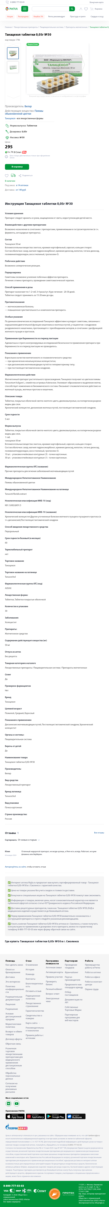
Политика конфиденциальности (15, 989)
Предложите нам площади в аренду (74, 986)
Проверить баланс (51, 983)
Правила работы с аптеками (34, 1036)
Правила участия (54, 977)
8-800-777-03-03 (13, 1186)
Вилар (28, 106)
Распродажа (23, 17)
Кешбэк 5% (38, 17)
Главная (8, 27)
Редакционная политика (33, 997)
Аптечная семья (54, 968)
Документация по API (73, 1001)
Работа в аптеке (93, 972)
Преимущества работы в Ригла (92, 966)
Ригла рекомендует (56, 17)
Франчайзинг (71, 972)
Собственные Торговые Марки (73, 1008)
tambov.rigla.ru (94, 1136)
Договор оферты (14, 1039)
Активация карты (54, 972)
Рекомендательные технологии (35, 1029)
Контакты (30, 979)
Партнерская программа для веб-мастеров (72, 1018)
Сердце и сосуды (98, 17)
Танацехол (10, 118)
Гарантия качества (35, 1011)
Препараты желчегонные (76, 27)
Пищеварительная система (51, 27)
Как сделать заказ (14, 965)
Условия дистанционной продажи (13, 1017)
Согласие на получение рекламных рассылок (11, 1087)
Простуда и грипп (78, 17)
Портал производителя (72, 978)
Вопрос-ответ (52, 994)
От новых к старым (21, 840)
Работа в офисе (92, 977)
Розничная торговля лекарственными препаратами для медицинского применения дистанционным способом (14, 1059)
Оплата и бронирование (13, 971)
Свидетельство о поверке (34, 1017)
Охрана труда (91, 989)
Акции (10, 17)
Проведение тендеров (71, 966)
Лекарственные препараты (26, 27)
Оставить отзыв (33, 991)
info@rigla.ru (99, 1203)
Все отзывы (99, 833)
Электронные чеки (52, 1000)
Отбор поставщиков (71, 993)
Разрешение (12, 1009)
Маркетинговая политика (13, 1025)
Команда (30, 974)
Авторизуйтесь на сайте (15, 867)
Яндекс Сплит (33, 44)
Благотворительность (34, 985)
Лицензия (10, 1004)
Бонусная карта (96, 2)
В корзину (17, 167)
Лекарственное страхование (33, 1004)
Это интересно (13, 982)
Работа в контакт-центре (93, 983)
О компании (32, 965)
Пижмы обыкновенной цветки (24, 112)
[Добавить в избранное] (7, 175)
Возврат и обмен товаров (14, 1033)
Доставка (10, 977)
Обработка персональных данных (13, 1076)
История (30, 970)
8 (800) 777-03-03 (75, 1145)
